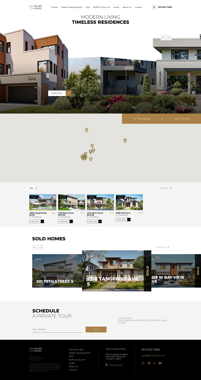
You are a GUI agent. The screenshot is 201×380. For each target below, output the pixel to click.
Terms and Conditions (36, 358)
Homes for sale (76, 349)
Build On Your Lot (101, 7)
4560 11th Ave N (123, 213)
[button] (90, 152)
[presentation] (163, 37)
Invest (116, 7)
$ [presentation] (31, 188)
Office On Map (116, 365)
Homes (54, 7)
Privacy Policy (34, 356)
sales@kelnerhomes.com (153, 356)
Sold (87, 7)
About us (127, 7)
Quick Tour (157, 93)
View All (164, 188)
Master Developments (71, 7)
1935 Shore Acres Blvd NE (66, 214)
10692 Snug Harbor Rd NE (38, 214)
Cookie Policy (33, 360)
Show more (35, 221)
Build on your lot (77, 360)
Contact (138, 7)
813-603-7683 (151, 349)
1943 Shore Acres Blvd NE (95, 214)
